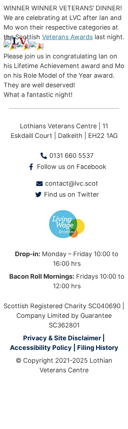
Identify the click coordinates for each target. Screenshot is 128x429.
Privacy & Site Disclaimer (62, 338)
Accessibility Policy (41, 347)
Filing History (97, 347)
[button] (118, 42)
